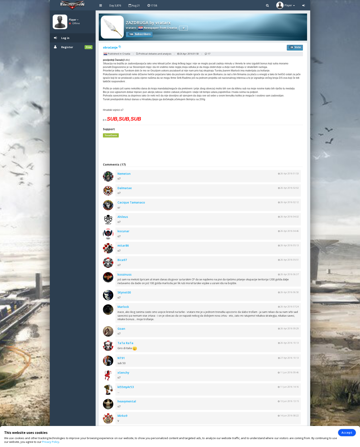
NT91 (121, 358)
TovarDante (111, 135)
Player (73, 19)
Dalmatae (125, 188)
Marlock (123, 307)
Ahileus (123, 217)
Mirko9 (122, 416)
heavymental (127, 401)
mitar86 (123, 245)
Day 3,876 (115, 5)
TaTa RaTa (125, 343)
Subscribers (140, 34)
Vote (295, 47)
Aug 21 (135, 5)
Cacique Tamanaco (131, 202)
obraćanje (111, 47)
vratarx (131, 28)
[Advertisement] (203, 150)
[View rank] (183, 28)
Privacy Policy (50, 442)
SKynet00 (124, 292)
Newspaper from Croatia (160, 28)
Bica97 (122, 260)
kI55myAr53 (126, 387)
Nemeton (124, 174)
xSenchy (123, 373)
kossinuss (124, 274)
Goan (121, 329)
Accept (346, 433)
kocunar (123, 231)
